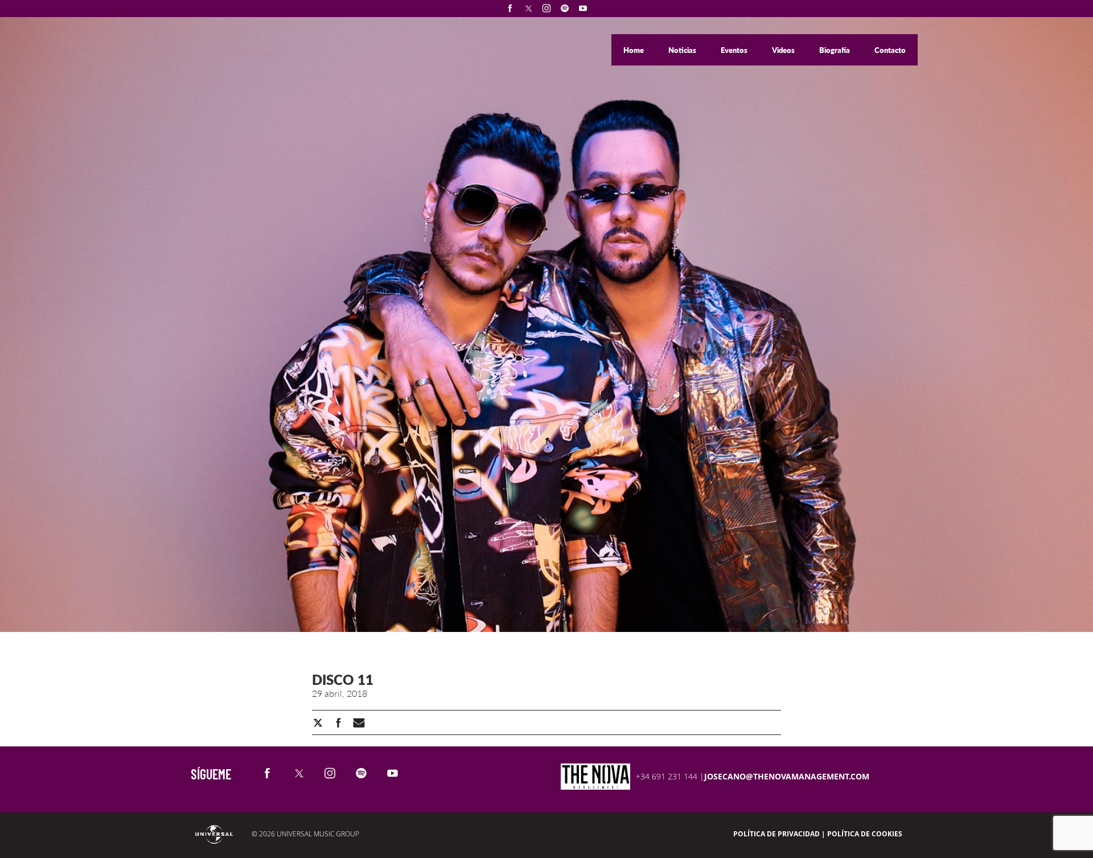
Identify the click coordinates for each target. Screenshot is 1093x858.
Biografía (835, 50)
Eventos (735, 50)
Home (634, 50)
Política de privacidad (776, 834)
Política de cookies (864, 834)
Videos (784, 50)
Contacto (890, 50)
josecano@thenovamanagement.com (786, 776)
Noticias (683, 50)
